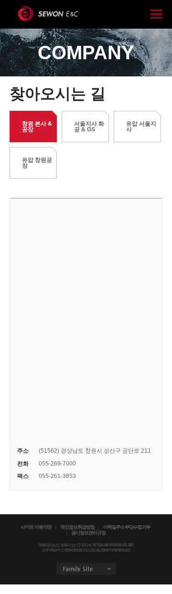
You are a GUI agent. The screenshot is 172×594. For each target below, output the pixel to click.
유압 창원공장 (37, 163)
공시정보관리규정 (88, 532)
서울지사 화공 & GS (89, 126)
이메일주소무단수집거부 (126, 527)
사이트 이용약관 (36, 527)
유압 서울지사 (141, 126)
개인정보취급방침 (77, 527)
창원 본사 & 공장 (37, 126)
